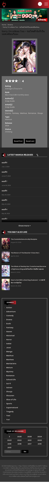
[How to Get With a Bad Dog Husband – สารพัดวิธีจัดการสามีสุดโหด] (6, 284)
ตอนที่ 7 (4, 181)
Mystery (9, 371)
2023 (9, 440)
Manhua (23, 113)
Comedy (10, 315)
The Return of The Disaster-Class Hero (25, 253)
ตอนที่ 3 (4, 219)
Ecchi (8, 323)
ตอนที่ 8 (4, 172)
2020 (39, 440)
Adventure (11, 311)
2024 (7, 125)
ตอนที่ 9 (4, 162)
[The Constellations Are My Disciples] (6, 243)
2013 (9, 447)
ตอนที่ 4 (4, 209)
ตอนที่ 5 (4, 200)
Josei (8, 347)
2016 (39, 444)
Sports (9, 403)
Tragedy (10, 411)
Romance (32, 113)
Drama (10, 25)
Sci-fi (8, 383)
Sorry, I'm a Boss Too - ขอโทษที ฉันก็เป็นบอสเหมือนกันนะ (21, 27)
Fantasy (15, 113)
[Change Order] (37, 155)
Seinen (9, 387)
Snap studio (10, 101)
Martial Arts (11, 363)
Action (9, 307)
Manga (9, 351)
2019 (9, 444)
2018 (19, 444)
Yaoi (8, 415)
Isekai (8, 343)
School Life (11, 379)
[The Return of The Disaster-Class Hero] (6, 257)
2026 (19, 436)
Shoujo (40, 113)
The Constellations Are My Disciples (24, 239)
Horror (9, 339)
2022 (19, 440)
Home (4, 25)
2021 (29, 440)
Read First (18, 141)
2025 (29, 436)
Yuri (8, 419)
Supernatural (12, 407)
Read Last (30, 141)
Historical (10, 335)
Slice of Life (11, 399)
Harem (9, 331)
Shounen (10, 395)
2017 (29, 444)
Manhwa (10, 359)
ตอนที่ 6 (4, 191)
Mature (9, 367)
